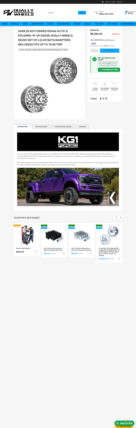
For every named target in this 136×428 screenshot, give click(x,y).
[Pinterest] (106, 99)
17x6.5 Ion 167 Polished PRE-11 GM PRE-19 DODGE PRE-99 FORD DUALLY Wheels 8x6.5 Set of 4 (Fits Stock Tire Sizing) (109, 251)
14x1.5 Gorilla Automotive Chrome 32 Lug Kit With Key (81, 249)
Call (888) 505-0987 (110, 70)
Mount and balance (23, 248)
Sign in (113, 2)
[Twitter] (103, 99)
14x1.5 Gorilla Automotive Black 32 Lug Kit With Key (53, 249)
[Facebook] (101, 99)
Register (119, 2)
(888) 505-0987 (106, 14)
